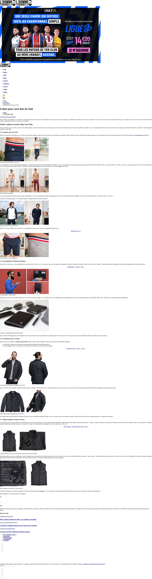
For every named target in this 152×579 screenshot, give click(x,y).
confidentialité (7, 539)
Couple (5, 89)
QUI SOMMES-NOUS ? (9, 534)
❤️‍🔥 (4, 95)
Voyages (5, 86)
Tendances (5, 102)
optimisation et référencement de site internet (94, 564)
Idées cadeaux (6, 103)
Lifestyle (5, 80)
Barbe (4, 78)
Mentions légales (7, 537)
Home (4, 100)
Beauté (5, 72)
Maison (5, 92)
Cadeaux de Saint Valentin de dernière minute (15, 532)
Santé (4, 75)
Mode (4, 69)
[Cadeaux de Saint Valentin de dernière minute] (76, 528)
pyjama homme (138, 135)
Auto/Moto (6, 83)
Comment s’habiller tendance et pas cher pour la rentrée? (18, 525)
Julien (4, 112)
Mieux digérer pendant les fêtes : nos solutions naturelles (18, 519)
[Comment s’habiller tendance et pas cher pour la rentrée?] (76, 522)
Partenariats (6, 536)
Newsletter (6, 540)
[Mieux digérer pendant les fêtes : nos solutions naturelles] (76, 516)
